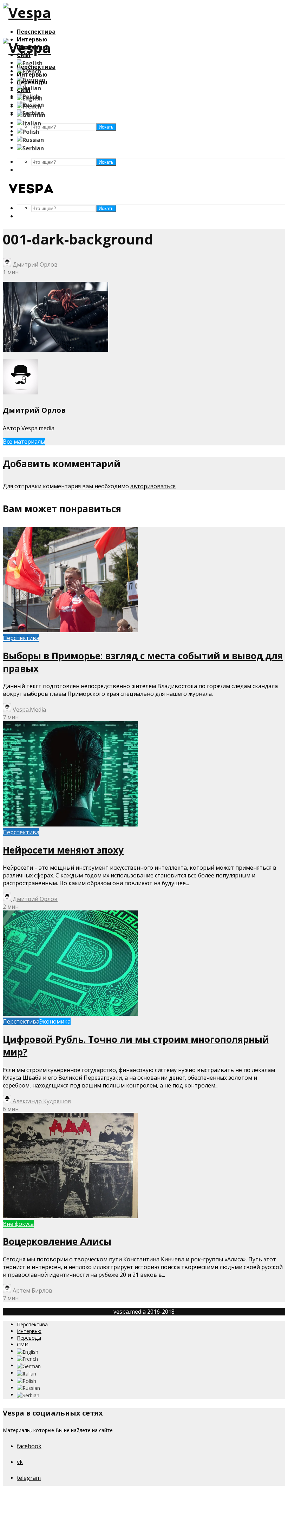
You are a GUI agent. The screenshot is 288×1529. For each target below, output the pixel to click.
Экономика (55, 1021)
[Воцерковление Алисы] (70, 1216)
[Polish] (28, 131)
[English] (29, 62)
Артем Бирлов (31, 1290)
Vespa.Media (28, 709)
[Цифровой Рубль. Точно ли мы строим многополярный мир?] (70, 1014)
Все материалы (24, 441)
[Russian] (30, 139)
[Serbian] (30, 147)
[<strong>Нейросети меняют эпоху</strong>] (70, 824)
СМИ (22, 1344)
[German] (31, 79)
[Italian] (29, 87)
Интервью (29, 1331)
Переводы (29, 1337)
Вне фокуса (18, 1224)
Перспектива (36, 31)
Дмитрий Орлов (34, 264)
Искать (106, 162)
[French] (29, 71)
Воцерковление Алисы (57, 1241)
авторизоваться (153, 486)
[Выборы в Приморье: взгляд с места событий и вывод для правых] (70, 630)
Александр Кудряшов (41, 1101)
